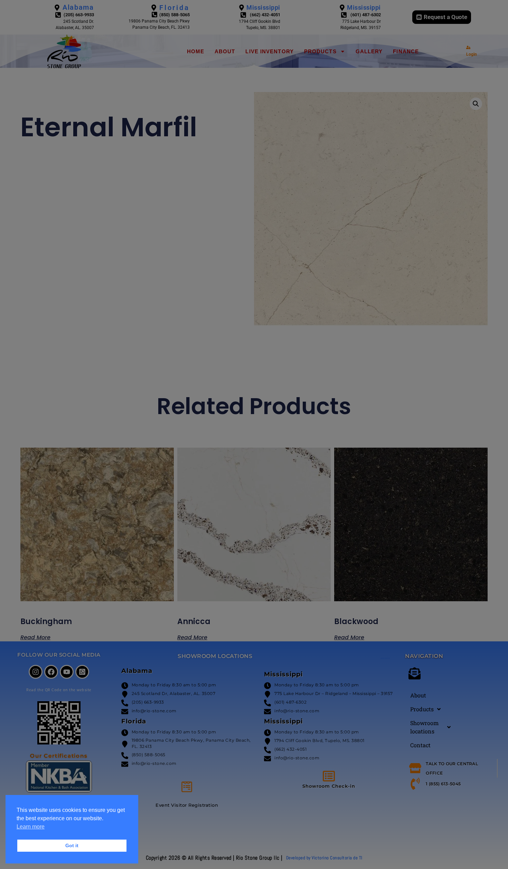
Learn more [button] (31, 827)
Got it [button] (71, 845)
